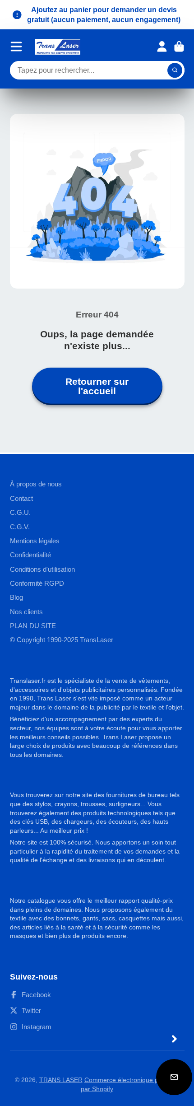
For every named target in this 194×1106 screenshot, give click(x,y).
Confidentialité (30, 555)
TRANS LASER (61, 1079)
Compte (162, 46)
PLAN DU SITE (33, 626)
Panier (179, 46)
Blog (16, 597)
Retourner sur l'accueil (97, 386)
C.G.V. (20, 527)
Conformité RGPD (37, 583)
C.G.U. (20, 512)
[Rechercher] (175, 70)
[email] (174, 1077)
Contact (21, 498)
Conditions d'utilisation (42, 569)
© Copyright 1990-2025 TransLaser (61, 640)
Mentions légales (35, 541)
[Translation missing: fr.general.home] (57, 47)
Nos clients (26, 612)
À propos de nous (36, 484)
